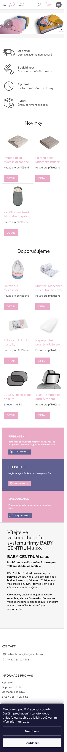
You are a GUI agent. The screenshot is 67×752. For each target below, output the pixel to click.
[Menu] (58, 4)
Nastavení (32, 731)
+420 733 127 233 (18, 659)
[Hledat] (39, 4)
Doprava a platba (12, 687)
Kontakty (7, 682)
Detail (11, 178)
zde (25, 721)
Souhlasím (32, 743)
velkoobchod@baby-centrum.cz (26, 654)
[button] (5, 23)
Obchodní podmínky (13, 691)
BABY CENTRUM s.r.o (15, 696)
